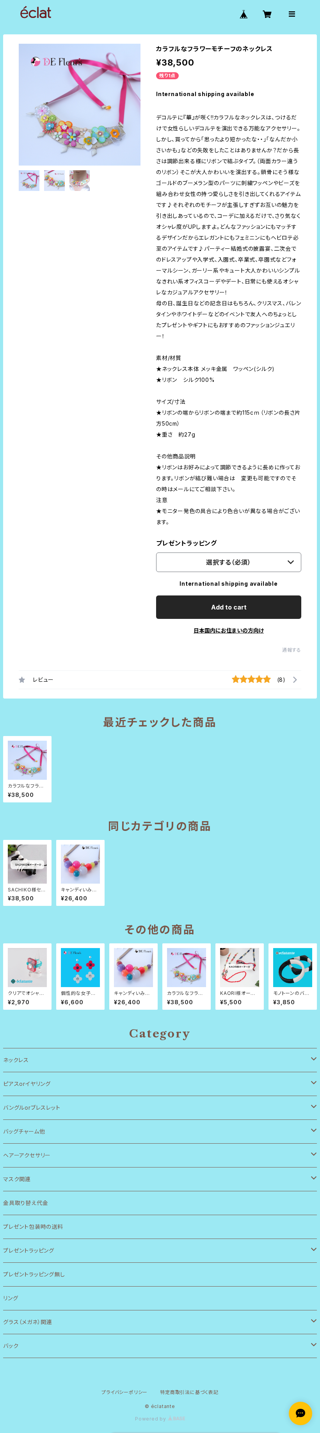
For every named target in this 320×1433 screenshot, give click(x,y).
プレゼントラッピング (186, 543)
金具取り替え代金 (25, 1203)
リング (10, 1298)
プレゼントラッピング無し (34, 1274)
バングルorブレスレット (31, 1107)
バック (10, 1345)
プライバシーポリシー (124, 1392)
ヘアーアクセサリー (27, 1155)
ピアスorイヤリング (27, 1083)
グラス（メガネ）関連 (27, 1322)
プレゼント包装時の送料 (33, 1226)
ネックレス (16, 1060)
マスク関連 (17, 1179)
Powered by (151, 1419)
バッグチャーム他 (24, 1131)
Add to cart (229, 607)
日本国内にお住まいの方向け (229, 630)
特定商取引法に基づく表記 (189, 1392)
